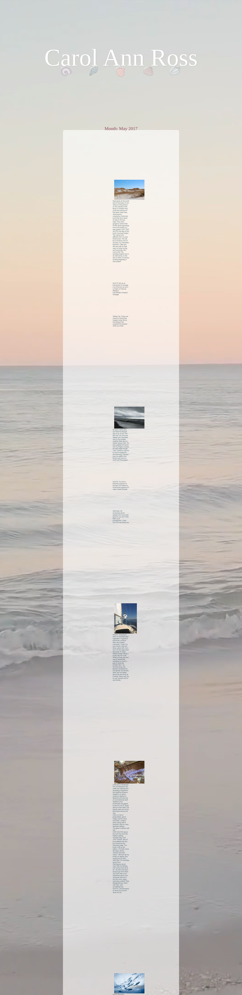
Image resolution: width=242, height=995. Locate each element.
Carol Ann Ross (121, 57)
